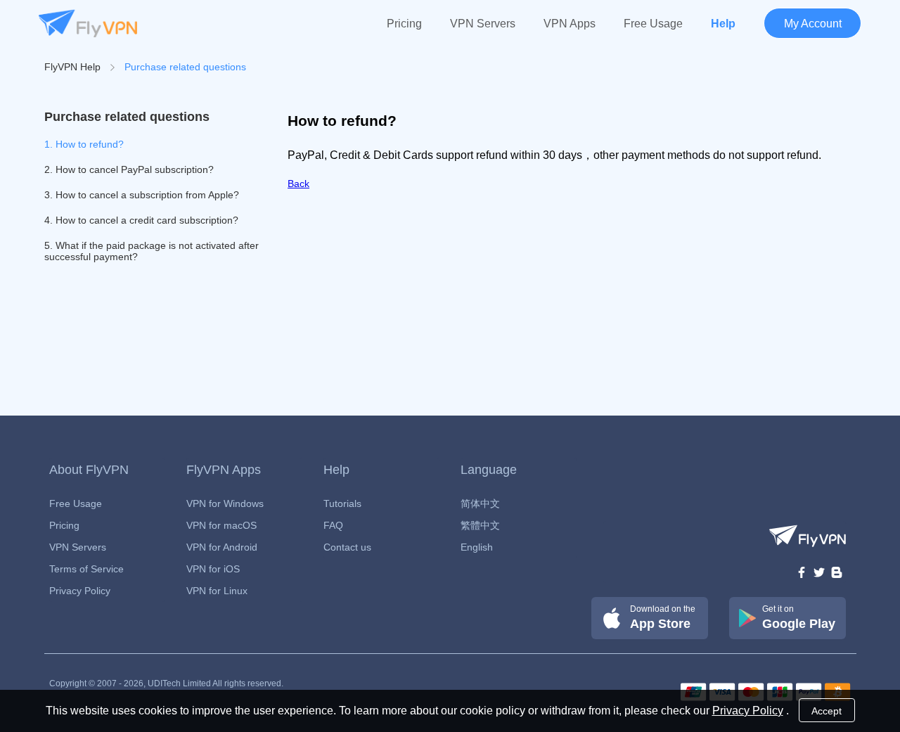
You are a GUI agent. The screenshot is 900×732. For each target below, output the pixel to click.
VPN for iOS (213, 568)
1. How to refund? (84, 144)
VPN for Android (221, 547)
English (477, 547)
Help (723, 24)
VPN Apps (570, 24)
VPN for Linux (217, 590)
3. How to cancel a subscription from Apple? (141, 194)
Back (298, 183)
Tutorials (342, 503)
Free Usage (653, 24)
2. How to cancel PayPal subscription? (129, 169)
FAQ (333, 525)
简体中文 (480, 503)
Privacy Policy (79, 590)
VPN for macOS (221, 525)
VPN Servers (482, 24)
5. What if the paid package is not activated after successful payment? (151, 251)
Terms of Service (86, 568)
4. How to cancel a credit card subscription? (141, 220)
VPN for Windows (225, 503)
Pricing (404, 24)
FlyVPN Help (72, 66)
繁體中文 (480, 525)
